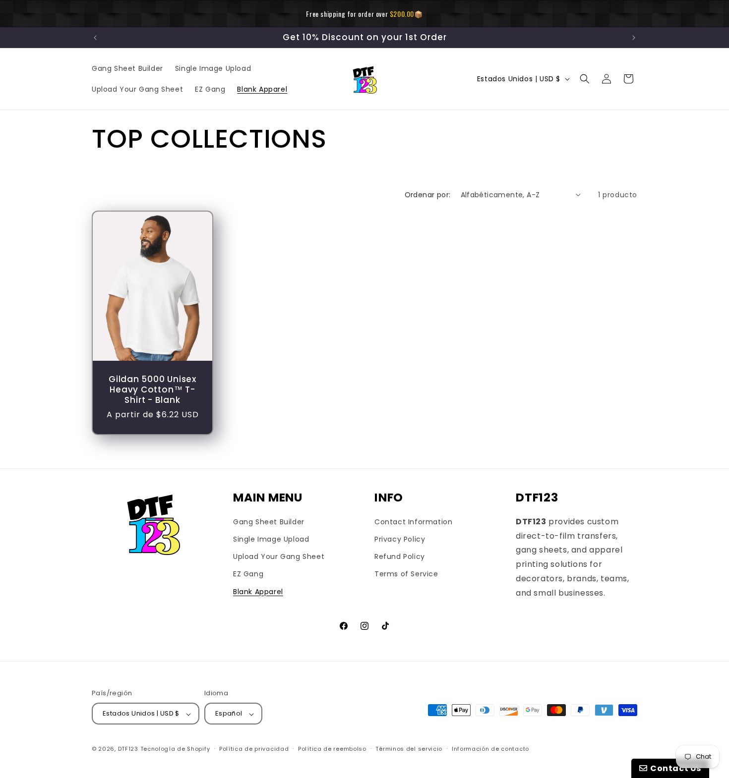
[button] (585, 79)
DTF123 (128, 749)
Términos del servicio (408, 749)
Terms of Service (406, 574)
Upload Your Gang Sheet (278, 557)
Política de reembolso (332, 749)
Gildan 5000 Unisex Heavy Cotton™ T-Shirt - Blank (152, 389)
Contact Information (413, 522)
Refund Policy (399, 557)
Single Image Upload (271, 539)
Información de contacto (490, 749)
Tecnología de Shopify (175, 749)
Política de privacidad (254, 749)
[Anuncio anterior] (95, 37)
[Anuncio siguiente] (634, 37)
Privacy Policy (399, 539)
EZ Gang (248, 574)
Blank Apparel (258, 592)
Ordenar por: (428, 195)
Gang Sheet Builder (268, 522)
